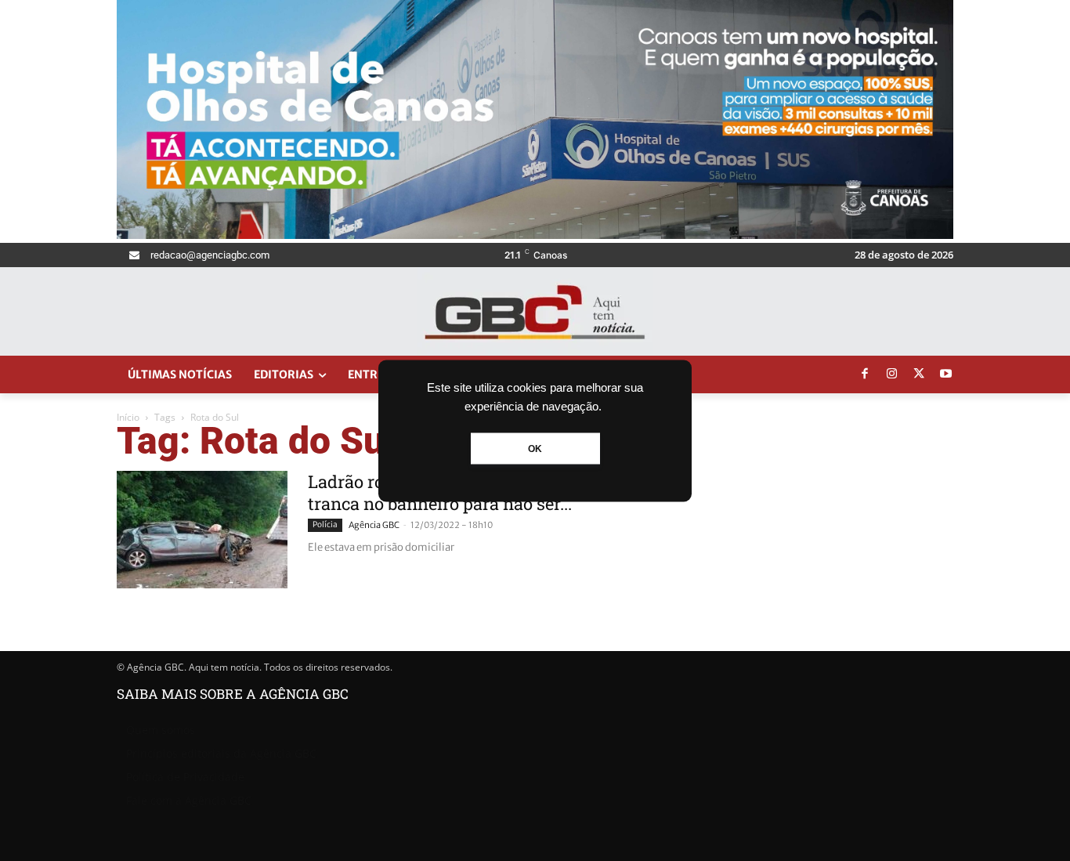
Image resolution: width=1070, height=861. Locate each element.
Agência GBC (374, 524)
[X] (919, 374)
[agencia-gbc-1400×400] (535, 234)
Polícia (325, 524)
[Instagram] (892, 374)
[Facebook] (865, 374)
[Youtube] (946, 374)
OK (535, 448)
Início (128, 417)
